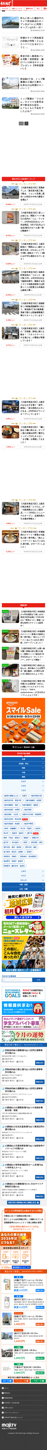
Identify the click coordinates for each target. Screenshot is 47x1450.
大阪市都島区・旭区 (11, 805)
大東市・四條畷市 (10, 828)
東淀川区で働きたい (14, 1045)
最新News (29, 8)
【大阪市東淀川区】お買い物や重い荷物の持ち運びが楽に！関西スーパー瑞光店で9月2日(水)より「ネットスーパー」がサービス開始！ (32, 654)
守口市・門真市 (26, 828)
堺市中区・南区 (31, 847)
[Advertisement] (23, 152)
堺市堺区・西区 (36, 842)
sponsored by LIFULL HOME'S (32, 1271)
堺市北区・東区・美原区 (12, 847)
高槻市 (26, 838)
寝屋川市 (35, 838)
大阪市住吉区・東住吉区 (15, 819)
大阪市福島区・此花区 (33, 800)
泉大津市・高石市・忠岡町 (13, 852)
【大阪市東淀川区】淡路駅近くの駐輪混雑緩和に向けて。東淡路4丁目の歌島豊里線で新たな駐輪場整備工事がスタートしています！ (32, 309)
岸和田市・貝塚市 (10, 856)
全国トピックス (17, 8)
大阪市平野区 (28, 824)
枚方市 (6, 842)
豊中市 (32, 833)
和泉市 (29, 852)
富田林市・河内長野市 (28, 856)
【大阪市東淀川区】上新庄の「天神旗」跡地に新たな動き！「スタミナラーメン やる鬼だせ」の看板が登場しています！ (32, 334)
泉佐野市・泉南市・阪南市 (13, 861)
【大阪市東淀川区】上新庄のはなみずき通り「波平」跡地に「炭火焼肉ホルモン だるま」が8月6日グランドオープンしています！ (32, 408)
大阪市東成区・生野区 (12, 810)
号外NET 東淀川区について (13, 1417)
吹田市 (37, 828)
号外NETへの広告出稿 (11, 1403)
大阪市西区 (28, 810)
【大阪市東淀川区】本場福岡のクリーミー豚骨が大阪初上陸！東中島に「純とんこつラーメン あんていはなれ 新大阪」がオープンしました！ (32, 637)
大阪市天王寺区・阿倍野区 (31, 814)
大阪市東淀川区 (36, 796)
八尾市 (24, 842)
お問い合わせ (8, 1408)
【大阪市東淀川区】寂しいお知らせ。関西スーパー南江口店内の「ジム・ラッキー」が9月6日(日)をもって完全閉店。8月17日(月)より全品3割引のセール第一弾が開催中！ (32, 222)
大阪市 (24, 796)
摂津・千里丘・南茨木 (12, 838)
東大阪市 (15, 842)
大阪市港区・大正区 (11, 814)
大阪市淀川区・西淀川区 (12, 800)
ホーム (6, 1388)
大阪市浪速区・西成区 (12, 824)
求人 (38, 8)
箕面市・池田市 (18, 833)
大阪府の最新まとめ (11, 796)
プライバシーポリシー (11, 1412)
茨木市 (6, 833)
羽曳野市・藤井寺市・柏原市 (14, 866)
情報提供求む (8, 1398)
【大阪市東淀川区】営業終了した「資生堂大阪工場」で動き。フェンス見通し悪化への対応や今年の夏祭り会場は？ (32, 194)
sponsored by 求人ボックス (33, 1045)
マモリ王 (5, 8)
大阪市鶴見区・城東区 (30, 805)
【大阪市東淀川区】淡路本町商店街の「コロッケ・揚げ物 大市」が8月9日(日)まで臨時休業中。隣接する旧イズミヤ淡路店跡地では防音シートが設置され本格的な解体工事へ (32, 281)
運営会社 (7, 1393)
